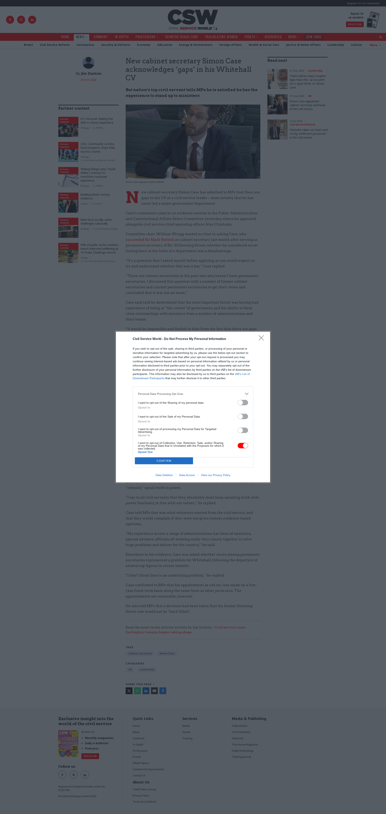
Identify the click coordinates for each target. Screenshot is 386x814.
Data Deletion (164, 475)
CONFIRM (164, 460)
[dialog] (193, 407)
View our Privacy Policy (215, 475)
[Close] (262, 339)
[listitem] (193, 394)
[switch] (243, 402)
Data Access (187, 475)
